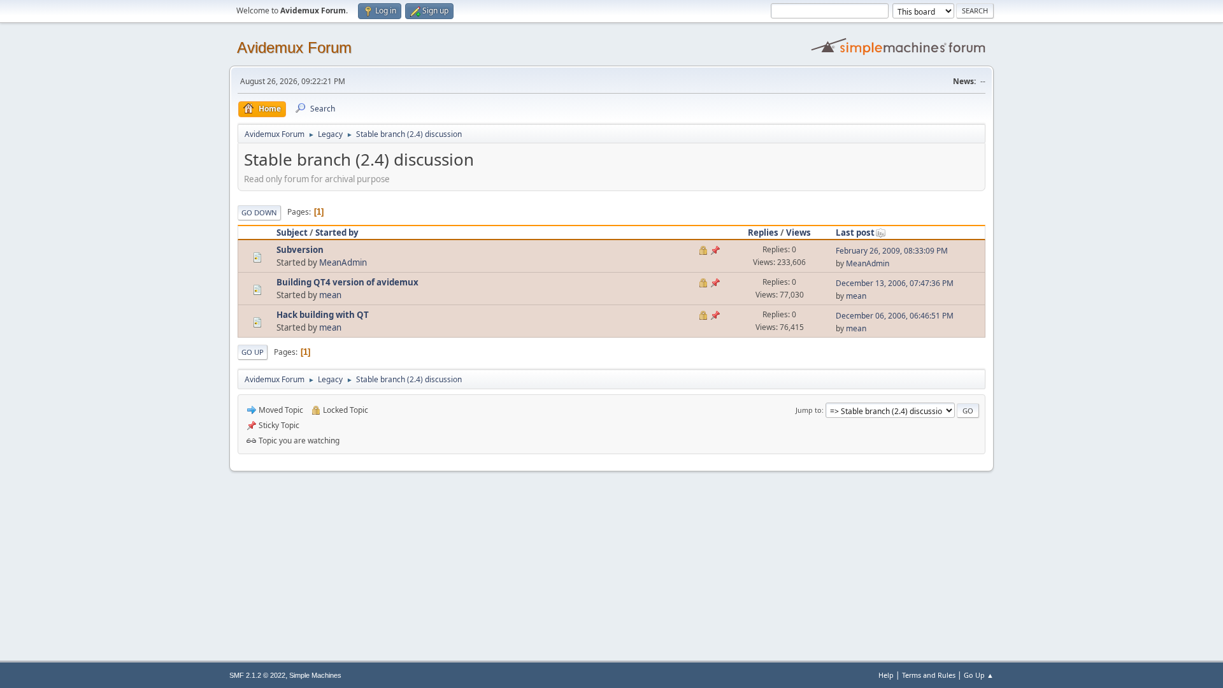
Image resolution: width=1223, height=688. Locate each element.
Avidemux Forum (294, 47)
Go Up (252, 352)
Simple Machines (315, 675)
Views (798, 232)
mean (330, 295)
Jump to (809, 410)
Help (886, 675)
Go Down (259, 212)
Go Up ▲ (979, 675)
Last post (855, 232)
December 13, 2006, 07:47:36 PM (895, 283)
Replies (763, 232)
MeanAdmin (343, 262)
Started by (337, 232)
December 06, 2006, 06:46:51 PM (895, 315)
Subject (292, 232)
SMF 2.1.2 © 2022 (257, 675)
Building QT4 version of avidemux (347, 282)
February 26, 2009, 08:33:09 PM (892, 250)
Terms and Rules (928, 675)
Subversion (300, 249)
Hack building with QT (322, 314)
